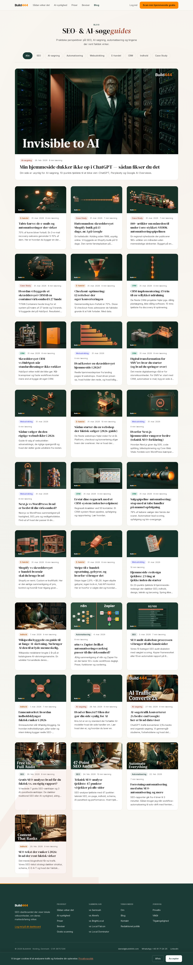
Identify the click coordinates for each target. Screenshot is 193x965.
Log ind (133, 5)
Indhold (144, 55)
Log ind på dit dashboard (28, 926)
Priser (74, 5)
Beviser (86, 5)
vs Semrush (95, 910)
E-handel (116, 55)
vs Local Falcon (97, 926)
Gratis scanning (65, 931)
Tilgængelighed (161, 920)
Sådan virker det (41, 5)
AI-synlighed (60, 5)
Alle (28, 55)
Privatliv (157, 910)
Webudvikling (97, 55)
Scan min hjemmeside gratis (159, 5)
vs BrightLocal (96, 920)
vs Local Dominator (99, 931)
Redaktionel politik (130, 926)
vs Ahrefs (94, 915)
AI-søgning (54, 55)
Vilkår (155, 915)
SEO (39, 55)
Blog (96, 5)
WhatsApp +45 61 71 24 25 (154, 949)
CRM (130, 55)
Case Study (161, 55)
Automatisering (75, 55)
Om (122, 910)
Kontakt (125, 920)
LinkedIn (174, 949)
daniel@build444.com (128, 949)
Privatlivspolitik (86, 958)
